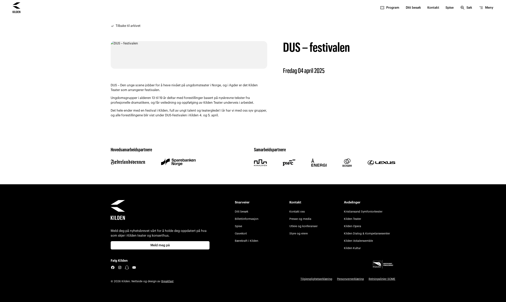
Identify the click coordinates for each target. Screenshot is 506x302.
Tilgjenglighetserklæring (316, 279)
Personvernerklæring (350, 279)
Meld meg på (160, 245)
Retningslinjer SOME (382, 279)
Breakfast (167, 281)
